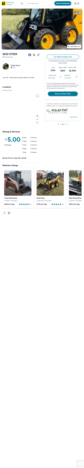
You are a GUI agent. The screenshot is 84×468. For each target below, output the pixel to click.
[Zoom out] (37, 119)
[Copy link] (38, 55)
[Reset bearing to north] (37, 122)
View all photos (75, 46)
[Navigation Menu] (76, 3)
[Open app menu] (22, 3)
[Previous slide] (58, 124)
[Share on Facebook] (29, 55)
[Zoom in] (37, 116)
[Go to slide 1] (60, 124)
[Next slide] (67, 124)
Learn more (73, 117)
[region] (21, 108)
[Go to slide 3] (64, 124)
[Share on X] (34, 55)
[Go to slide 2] (62, 124)
